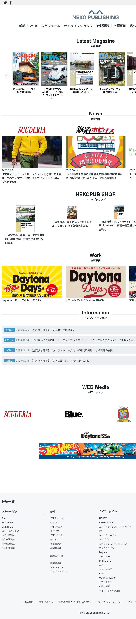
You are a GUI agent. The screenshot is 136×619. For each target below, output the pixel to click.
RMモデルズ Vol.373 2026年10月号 (110, 90)
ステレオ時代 (105, 569)
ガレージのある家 (10, 530)
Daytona (103, 552)
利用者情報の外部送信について (75, 602)
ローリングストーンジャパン (113, 543)
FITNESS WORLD (108, 522)
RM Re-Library (57, 518)
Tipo (4, 518)
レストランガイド (107, 535)
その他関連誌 (8, 547)
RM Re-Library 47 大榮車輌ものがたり (81, 90)
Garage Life (7, 526)
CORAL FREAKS (107, 577)
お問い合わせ (46, 602)
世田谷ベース (105, 556)
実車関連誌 (55, 543)
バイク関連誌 (8, 535)
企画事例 (119, 26)
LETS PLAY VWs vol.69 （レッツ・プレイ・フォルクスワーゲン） (52, 93)
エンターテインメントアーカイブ (115, 526)
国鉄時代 (54, 530)
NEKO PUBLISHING (96, 14)
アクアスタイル (106, 547)
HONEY (103, 518)
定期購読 (103, 26)
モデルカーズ (56, 566)
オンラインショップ (78, 26)
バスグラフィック (58, 571)
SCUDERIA (7, 522)
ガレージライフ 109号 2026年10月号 (24, 90)
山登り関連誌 (105, 586)
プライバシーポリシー (110, 602)
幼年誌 (53, 522)
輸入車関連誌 (8, 539)
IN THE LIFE (105, 560)
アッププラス (105, 539)
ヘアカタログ (105, 581)
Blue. (101, 573)
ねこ (101, 564)
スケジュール (50, 26)
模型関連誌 (55, 547)
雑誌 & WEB (28, 26)
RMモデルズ (56, 526)
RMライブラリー (58, 535)
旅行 (101, 530)
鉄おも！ (54, 539)
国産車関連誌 (8, 543)
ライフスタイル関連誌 (109, 590)
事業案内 (29, 602)
